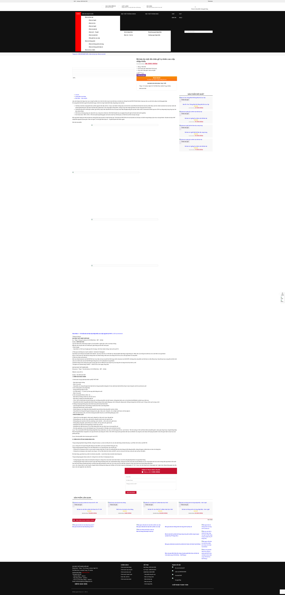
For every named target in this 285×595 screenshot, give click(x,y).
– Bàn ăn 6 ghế (92, 26)
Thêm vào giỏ (141, 75)
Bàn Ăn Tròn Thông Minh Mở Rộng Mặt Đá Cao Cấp (196, 104)
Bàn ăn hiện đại (89, 17)
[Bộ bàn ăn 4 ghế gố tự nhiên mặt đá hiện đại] (196, 139)
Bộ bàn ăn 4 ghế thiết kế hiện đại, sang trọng (196, 132)
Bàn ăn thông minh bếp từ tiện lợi (144, 531)
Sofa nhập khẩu (128, 32)
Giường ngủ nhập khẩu (154, 35)
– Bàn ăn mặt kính (93, 35)
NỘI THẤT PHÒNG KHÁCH (128, 14)
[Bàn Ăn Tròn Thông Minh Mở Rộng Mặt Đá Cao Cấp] (196, 98)
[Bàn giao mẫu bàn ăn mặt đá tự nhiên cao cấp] (149, 525)
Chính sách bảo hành (131, 579)
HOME (78, 14)
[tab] (126, 95)
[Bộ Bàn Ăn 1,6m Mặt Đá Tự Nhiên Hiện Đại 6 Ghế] (160, 503)
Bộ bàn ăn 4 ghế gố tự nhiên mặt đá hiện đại (196, 146)
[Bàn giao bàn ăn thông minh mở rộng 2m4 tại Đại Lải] (207, 526)
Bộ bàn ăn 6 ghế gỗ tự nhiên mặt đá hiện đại (196, 118)
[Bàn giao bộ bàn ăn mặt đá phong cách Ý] (103, 525)
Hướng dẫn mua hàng (80, 96)
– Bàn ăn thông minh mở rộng (96, 44)
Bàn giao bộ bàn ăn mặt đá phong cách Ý (83, 526)
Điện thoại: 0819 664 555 (95, 584)
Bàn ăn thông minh (90, 41)
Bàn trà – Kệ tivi (128, 35)
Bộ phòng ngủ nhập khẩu (155, 32)
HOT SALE (180, 15)
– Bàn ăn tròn (91, 23)
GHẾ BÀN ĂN (174, 15)
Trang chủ (74, 54)
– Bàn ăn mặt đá (92, 29)
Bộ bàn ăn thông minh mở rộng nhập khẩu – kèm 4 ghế (195, 509)
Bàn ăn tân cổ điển (90, 50)
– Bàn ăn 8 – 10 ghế (93, 32)
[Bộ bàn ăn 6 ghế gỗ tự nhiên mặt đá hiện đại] (196, 112)
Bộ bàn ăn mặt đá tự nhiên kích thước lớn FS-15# (89, 509)
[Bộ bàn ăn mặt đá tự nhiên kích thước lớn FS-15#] (89, 503)
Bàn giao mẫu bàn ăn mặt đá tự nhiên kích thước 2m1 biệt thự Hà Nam (182, 544)
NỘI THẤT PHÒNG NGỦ (151, 14)
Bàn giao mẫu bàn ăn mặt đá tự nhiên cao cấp (148, 526)
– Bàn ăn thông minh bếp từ (95, 47)
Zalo (282, 297)
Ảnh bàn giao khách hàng (210, 520)
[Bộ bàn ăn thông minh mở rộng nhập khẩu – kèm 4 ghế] (196, 503)
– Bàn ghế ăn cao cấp (94, 38)
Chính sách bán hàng (131, 567)
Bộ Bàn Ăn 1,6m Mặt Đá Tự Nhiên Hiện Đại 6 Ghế (160, 509)
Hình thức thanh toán (131, 574)
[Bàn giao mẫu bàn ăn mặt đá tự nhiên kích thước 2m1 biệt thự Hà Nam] (207, 544)
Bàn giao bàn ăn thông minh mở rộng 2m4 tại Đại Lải (178, 526)
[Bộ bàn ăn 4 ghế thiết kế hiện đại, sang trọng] (196, 125)
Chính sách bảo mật (131, 572)
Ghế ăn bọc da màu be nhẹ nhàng (124, 509)
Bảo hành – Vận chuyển (81, 98)
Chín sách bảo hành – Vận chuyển (131, 570)
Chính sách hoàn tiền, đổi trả (131, 577)
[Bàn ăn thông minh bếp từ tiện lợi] (149, 529)
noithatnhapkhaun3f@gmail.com (84, 581)
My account (210, 1)
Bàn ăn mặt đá (101, 54)
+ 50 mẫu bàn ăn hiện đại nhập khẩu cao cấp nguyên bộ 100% (95, 333)
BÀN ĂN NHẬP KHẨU (88, 14)
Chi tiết (77, 94)
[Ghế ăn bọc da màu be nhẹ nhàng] (125, 503)
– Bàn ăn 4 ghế (92, 20)
